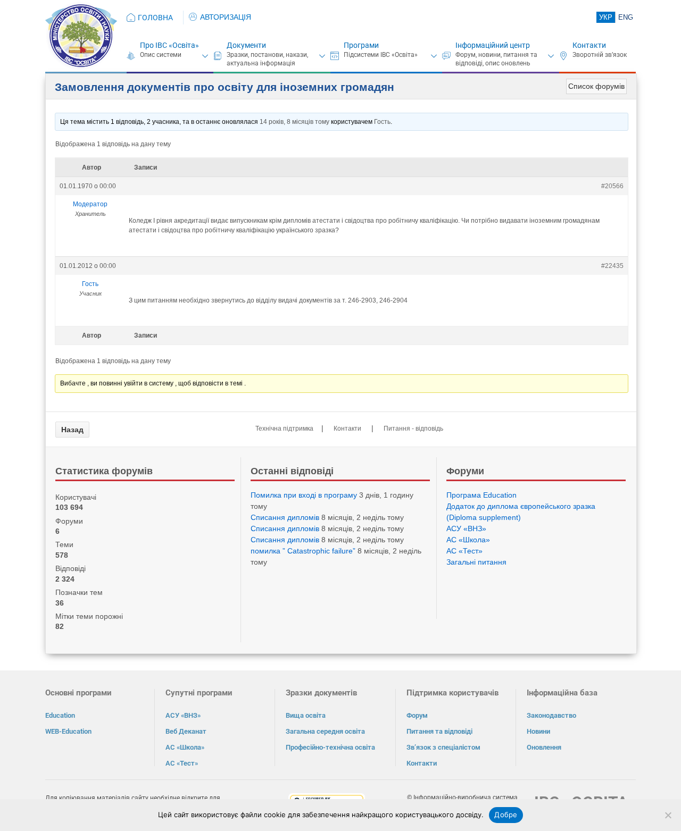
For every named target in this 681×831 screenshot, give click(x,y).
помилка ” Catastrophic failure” (303, 551)
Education (60, 715)
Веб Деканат (185, 731)
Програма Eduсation (481, 495)
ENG (625, 17)
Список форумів (596, 86)
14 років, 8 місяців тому (294, 121)
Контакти (589, 45)
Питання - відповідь (413, 428)
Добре (505, 814)
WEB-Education (68, 731)
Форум (417, 715)
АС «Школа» (468, 539)
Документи (246, 45)
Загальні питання (476, 562)
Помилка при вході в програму (304, 495)
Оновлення (544, 747)
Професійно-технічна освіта (330, 747)
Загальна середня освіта (325, 731)
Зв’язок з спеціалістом (443, 747)
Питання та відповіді (439, 731)
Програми (361, 45)
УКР (605, 17)
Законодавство (551, 715)
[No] (667, 815)
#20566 (612, 186)
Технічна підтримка (284, 428)
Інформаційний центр (492, 45)
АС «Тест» (464, 551)
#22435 (612, 266)
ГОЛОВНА (155, 17)
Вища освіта (306, 715)
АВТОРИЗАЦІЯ (225, 17)
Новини (538, 731)
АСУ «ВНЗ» (466, 528)
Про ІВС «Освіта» (169, 45)
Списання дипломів (285, 517)
